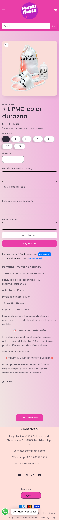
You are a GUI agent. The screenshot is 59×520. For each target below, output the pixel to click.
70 (37, 139)
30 (16, 139)
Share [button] (9, 381)
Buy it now (29, 243)
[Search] (53, 26)
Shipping (19, 128)
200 (19, 146)
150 (7, 146)
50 (26, 139)
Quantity (6, 153)
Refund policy (49, 513)
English (28, 495)
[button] (3, 10)
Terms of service (30, 517)
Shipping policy (48, 517)
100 (49, 139)
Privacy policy (13, 517)
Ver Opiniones (29, 417)
